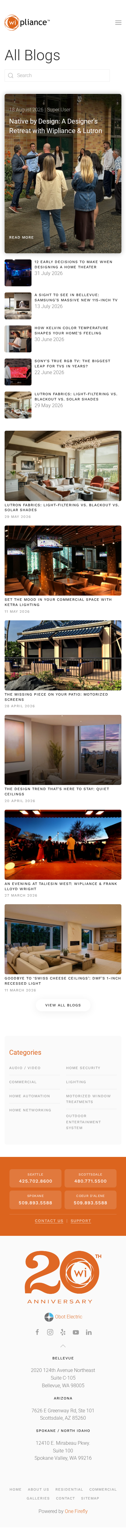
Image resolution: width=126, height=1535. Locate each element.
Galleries (38, 1498)
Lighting (76, 1082)
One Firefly (76, 1511)
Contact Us (49, 1220)
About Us (38, 1489)
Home (15, 1489)
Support (81, 1220)
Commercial (23, 1082)
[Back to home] (27, 22)
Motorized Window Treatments (88, 1099)
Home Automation (29, 1096)
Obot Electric (68, 1317)
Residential (69, 1489)
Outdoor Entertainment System (83, 1122)
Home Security (83, 1068)
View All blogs (63, 1005)
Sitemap (90, 1498)
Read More (21, 237)
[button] (118, 22)
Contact (65, 1498)
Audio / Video (25, 1068)
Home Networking (30, 1110)
